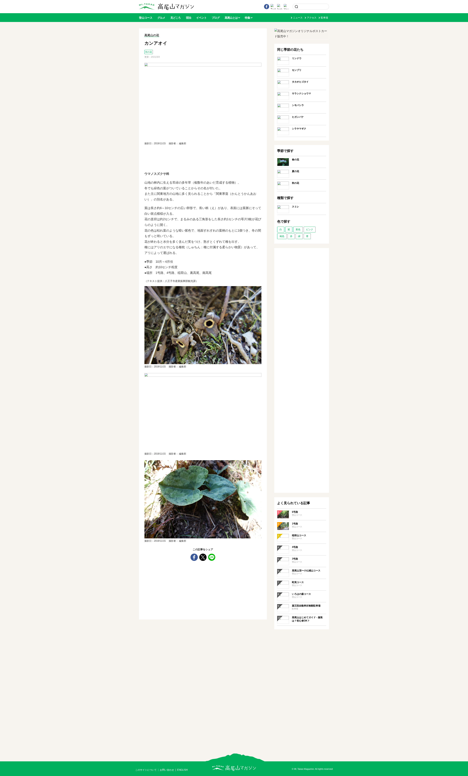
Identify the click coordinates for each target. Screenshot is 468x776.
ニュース (298, 17)
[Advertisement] (202, 159)
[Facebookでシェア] (194, 557)
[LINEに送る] (211, 557)
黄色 (298, 229)
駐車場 (324, 17)
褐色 (282, 236)
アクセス (311, 17)
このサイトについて (146, 770)
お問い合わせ (167, 770)
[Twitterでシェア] (203, 557)
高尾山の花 (151, 35)
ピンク (309, 229)
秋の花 (148, 52)
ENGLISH (182, 770)
